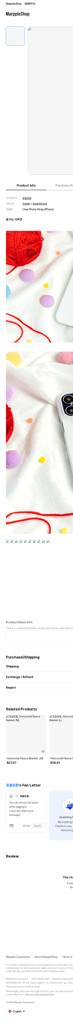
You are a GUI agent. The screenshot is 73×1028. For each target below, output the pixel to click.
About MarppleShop (46, 956)
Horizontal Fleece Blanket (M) (25, 758)
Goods (26, 203)
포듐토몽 (26, 198)
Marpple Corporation (18, 956)
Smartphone (40, 203)
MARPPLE (30, 3)
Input (37, 825)
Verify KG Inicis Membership (39, 994)
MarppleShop (14, 3)
